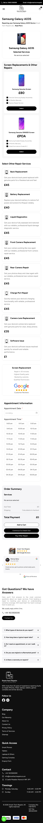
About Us (5, 721)
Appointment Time (12, 419)
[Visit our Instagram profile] (7, 701)
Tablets (4, 751)
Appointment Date (13, 408)
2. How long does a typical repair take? (21, 637)
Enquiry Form (6, 761)
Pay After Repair (21, 536)
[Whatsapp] (4, 820)
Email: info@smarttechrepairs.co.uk (30, 2)
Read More (18, 26)
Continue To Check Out (21, 531)
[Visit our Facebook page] (3, 701)
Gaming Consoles (8, 758)
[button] (40, 9)
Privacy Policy (7, 728)
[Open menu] (3, 9)
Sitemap (5, 734)
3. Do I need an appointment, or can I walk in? (21, 645)
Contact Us (8, 618)
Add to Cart (21, 525)
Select (21, 108)
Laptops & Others (8, 754)
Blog (3, 714)
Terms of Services (8, 731)
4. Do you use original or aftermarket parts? (21, 652)
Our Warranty (6, 717)
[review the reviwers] (37, 559)
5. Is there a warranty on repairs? (21, 659)
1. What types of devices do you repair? (21, 630)
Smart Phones (7, 747)
